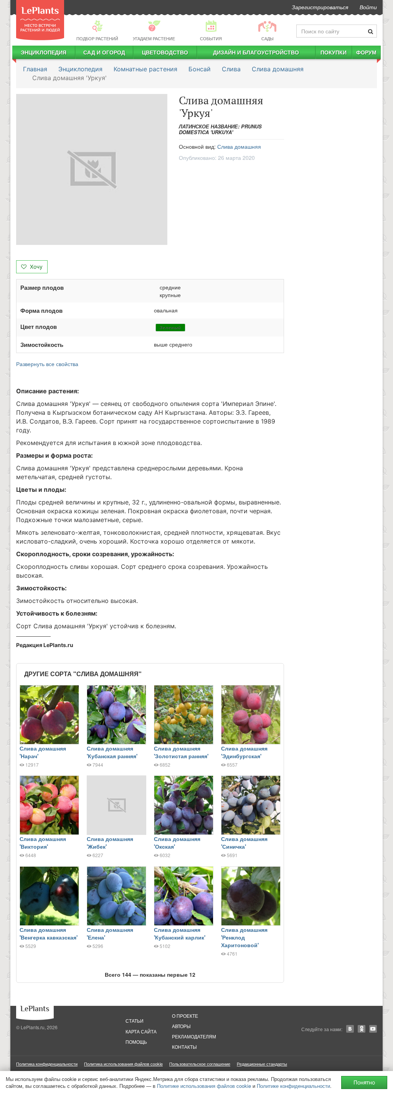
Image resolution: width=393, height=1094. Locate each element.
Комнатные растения (145, 69)
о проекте (185, 1015)
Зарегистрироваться (320, 7)
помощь (136, 1041)
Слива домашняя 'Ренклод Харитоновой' (244, 937)
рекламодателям (194, 1036)
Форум (366, 52)
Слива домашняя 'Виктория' (43, 842)
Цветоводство (165, 52)
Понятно (364, 1082)
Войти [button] (368, 7)
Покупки (333, 52)
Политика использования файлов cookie (123, 1064)
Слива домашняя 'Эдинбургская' (244, 752)
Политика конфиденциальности (47, 1064)
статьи (134, 1020)
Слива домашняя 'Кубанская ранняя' (112, 752)
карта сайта (141, 1031)
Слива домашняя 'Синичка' (244, 842)
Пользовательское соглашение (199, 1064)
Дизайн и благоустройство (256, 52)
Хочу (35, 266)
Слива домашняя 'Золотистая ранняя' (181, 752)
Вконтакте (350, 1029)
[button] (91, 169)
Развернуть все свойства (47, 364)
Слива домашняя (278, 69)
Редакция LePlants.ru (44, 645)
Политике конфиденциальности (293, 1085)
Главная (35, 69)
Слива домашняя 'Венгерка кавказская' (49, 933)
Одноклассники (361, 1029)
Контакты (184, 1046)
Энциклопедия (43, 52)
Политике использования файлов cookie (204, 1085)
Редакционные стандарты (262, 1064)
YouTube (373, 1029)
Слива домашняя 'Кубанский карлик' (179, 933)
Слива (231, 69)
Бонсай (199, 69)
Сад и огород (104, 52)
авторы (181, 1026)
